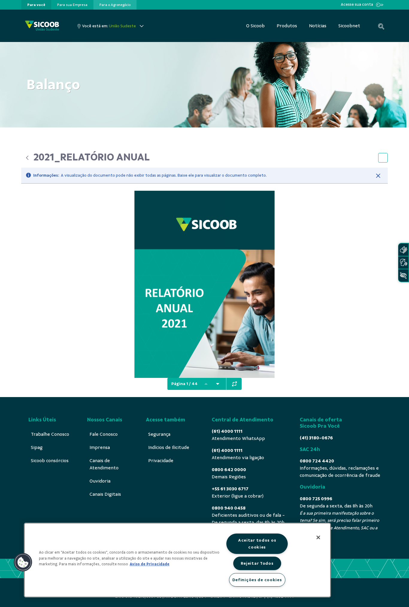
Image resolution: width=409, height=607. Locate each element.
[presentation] (36, 5)
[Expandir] (234, 384)
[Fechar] (378, 176)
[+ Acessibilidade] (403, 275)
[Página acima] (206, 384)
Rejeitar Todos (257, 563)
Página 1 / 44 (184, 383)
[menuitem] (36, 5)
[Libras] (403, 250)
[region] (177, 560)
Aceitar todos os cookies (257, 543)
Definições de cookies (257, 579)
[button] (23, 562)
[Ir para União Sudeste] (42, 25)
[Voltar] (27, 158)
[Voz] (403, 262)
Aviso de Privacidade (149, 564)
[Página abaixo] (218, 384)
